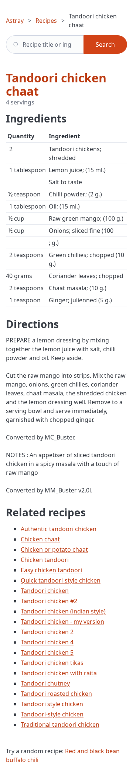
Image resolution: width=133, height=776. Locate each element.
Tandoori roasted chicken (56, 694)
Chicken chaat (40, 539)
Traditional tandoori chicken (60, 724)
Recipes (46, 21)
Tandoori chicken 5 (47, 652)
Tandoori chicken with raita (59, 673)
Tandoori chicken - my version (62, 621)
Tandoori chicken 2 (47, 632)
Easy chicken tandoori (51, 570)
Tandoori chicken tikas (52, 663)
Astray (15, 21)
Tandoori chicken (45, 591)
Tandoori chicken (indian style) (63, 611)
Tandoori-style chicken (52, 714)
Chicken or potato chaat (54, 549)
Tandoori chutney (45, 683)
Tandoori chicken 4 (47, 642)
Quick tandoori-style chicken (60, 580)
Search (105, 44)
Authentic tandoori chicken (58, 529)
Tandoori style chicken (52, 704)
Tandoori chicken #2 (49, 601)
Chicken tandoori (45, 560)
